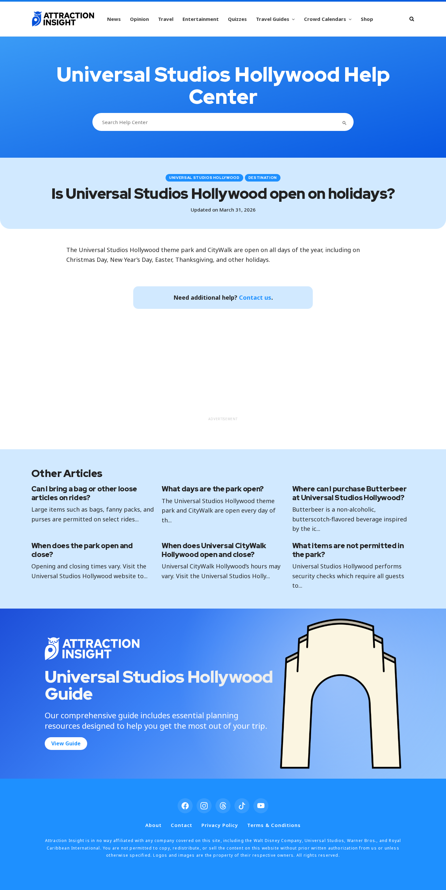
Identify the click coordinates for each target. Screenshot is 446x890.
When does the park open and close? (82, 550)
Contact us (255, 297)
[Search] (411, 18)
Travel (165, 19)
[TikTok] (241, 805)
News (114, 19)
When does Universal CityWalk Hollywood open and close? (214, 550)
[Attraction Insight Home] (63, 18)
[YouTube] (260, 805)
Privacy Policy (219, 825)
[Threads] (223, 805)
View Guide (66, 743)
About (153, 825)
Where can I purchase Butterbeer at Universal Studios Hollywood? (349, 493)
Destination (262, 177)
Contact (181, 825)
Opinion (139, 19)
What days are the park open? (213, 489)
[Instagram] (204, 805)
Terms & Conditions (273, 825)
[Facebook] (185, 805)
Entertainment (201, 19)
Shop (367, 19)
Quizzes (237, 19)
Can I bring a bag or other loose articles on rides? (84, 493)
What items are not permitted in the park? (348, 550)
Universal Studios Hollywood (204, 177)
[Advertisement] (223, 367)
